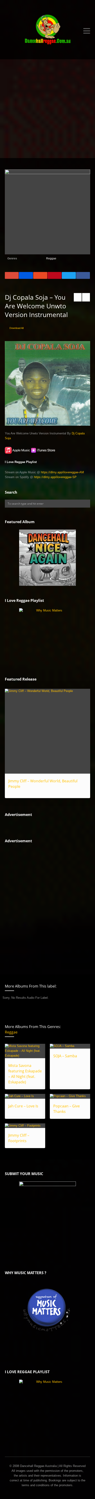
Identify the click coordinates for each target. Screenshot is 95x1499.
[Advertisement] (47, 109)
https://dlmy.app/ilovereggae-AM (62, 472)
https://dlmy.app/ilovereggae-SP (55, 477)
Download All (16, 328)
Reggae (51, 258)
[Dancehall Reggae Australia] (47, 30)
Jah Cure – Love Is (23, 1106)
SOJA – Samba (65, 1055)
